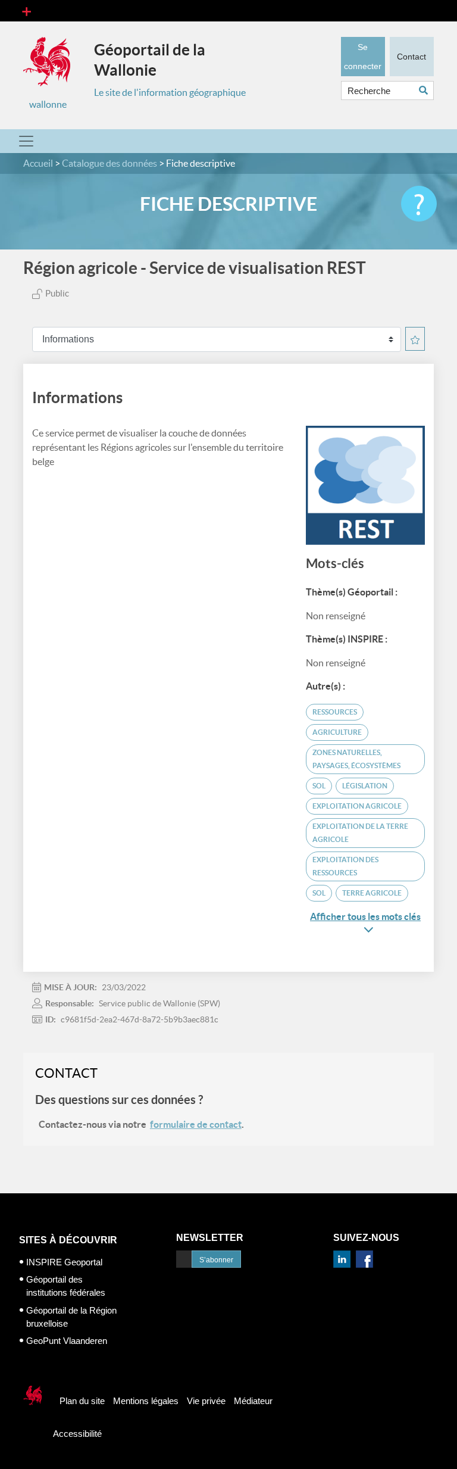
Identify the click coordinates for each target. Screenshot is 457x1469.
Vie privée (206, 1401)
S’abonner (216, 1260)
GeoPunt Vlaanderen (66, 1341)
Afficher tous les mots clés (365, 916)
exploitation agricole (357, 806)
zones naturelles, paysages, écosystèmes (356, 758)
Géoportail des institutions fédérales (65, 1286)
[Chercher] (426, 90)
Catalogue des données (109, 163)
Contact (411, 56)
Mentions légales (146, 1401)
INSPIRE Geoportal (64, 1262)
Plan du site (82, 1401)
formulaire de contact (196, 1124)
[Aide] (419, 204)
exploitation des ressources (345, 866)
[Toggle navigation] (26, 11)
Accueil (38, 163)
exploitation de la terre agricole (360, 832)
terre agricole (372, 893)
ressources (334, 712)
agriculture (337, 732)
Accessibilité (77, 1434)
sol (318, 786)
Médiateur (253, 1401)
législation (364, 786)
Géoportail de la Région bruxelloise (71, 1316)
